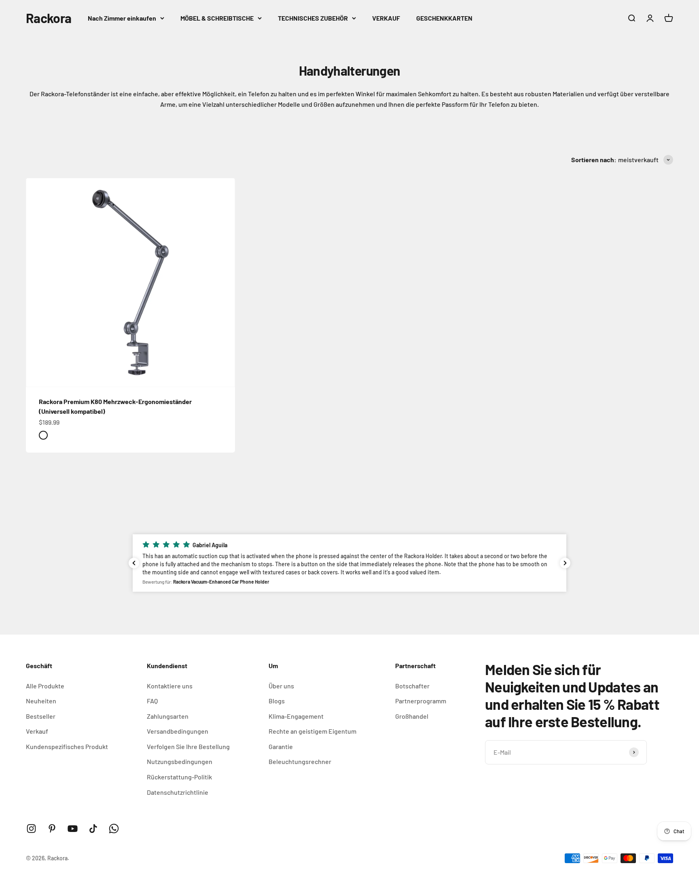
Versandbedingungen (177, 731)
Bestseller (40, 716)
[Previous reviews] (134, 563)
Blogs (277, 701)
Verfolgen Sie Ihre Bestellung (188, 746)
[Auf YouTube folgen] (72, 828)
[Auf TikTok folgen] (93, 828)
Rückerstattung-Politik (179, 777)
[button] (349, 563)
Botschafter (412, 686)
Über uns (281, 686)
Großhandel (411, 716)
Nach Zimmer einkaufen (122, 18)
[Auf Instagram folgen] (31, 828)
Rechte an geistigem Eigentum (312, 731)
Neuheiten (41, 701)
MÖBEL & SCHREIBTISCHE (217, 18)
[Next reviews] (565, 563)
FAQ (152, 701)
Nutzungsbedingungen (179, 761)
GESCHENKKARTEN (444, 18)
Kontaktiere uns (170, 686)
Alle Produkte (45, 686)
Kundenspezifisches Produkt (67, 746)
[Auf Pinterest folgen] (52, 828)
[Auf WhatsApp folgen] (113, 828)
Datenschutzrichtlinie (177, 792)
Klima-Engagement (296, 716)
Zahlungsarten (168, 716)
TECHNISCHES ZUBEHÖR (313, 18)
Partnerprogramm (420, 701)
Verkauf (37, 731)
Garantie (281, 746)
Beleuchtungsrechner (300, 761)
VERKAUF (386, 18)
